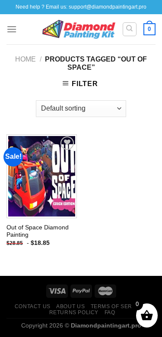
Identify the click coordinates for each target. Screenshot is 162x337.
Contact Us (33, 306)
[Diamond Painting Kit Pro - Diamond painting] (78, 29)
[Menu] (11, 29)
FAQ (110, 312)
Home (25, 59)
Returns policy (74, 312)
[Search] (130, 29)
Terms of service (118, 306)
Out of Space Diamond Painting (37, 231)
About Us (70, 306)
